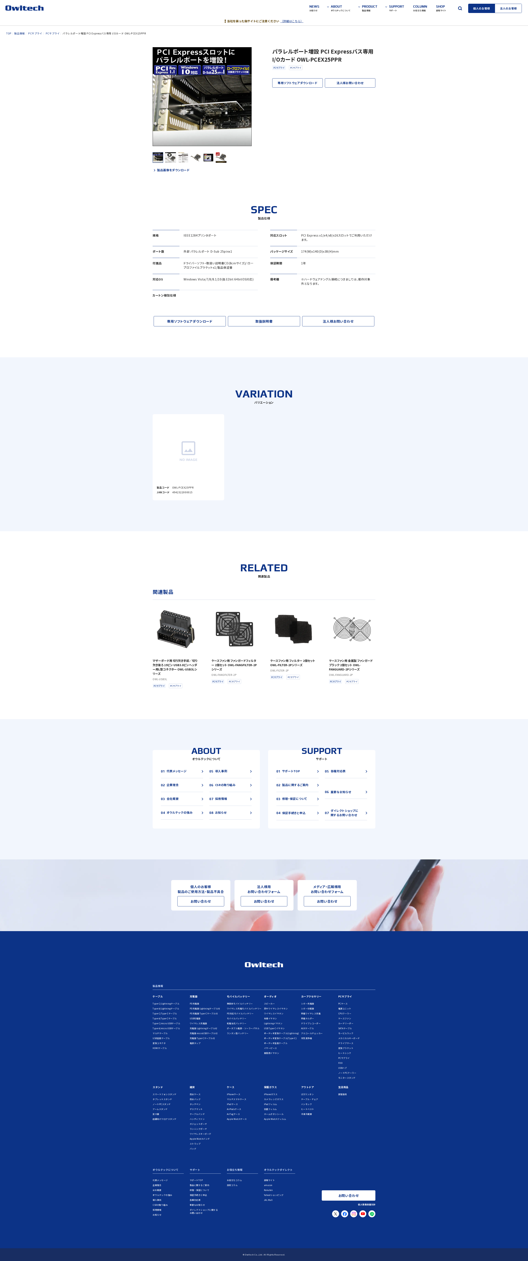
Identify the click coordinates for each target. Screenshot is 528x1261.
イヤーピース (270, 1048)
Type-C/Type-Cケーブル (165, 1013)
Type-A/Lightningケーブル (166, 1008)
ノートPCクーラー (347, 1072)
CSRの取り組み (160, 1204)
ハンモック (306, 1104)
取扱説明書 (264, 321)
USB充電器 (195, 1018)
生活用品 (343, 1087)
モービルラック (346, 1033)
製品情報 (158, 986)
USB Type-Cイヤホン (274, 1028)
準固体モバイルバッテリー (240, 1003)
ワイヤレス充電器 (198, 1023)
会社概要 (157, 1190)
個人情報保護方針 (366, 1204)
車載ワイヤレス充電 (311, 1013)
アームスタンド (160, 1109)
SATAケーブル (345, 1028)
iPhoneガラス (271, 1094)
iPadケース (232, 1104)
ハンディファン (197, 1118)
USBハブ (342, 1067)
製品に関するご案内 (199, 1185)
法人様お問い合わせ (350, 83)
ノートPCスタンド (162, 1104)
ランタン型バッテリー (238, 1033)
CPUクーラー (344, 1013)
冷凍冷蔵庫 (306, 1114)
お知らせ (157, 1214)
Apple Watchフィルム (275, 1118)
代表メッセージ (160, 1180)
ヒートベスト (307, 1109)
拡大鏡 (156, 1114)
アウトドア (307, 1087)
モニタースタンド (347, 1077)
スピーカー (269, 1003)
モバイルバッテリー (238, 996)
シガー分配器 (307, 1008)
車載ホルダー (307, 1018)
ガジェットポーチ (198, 1123)
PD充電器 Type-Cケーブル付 (204, 1013)
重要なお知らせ (197, 1204)
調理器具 (342, 1094)
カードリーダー (346, 1023)
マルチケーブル (160, 1033)
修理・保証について (199, 1190)
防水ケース (195, 1094)
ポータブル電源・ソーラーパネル (243, 1028)
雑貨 (192, 1087)
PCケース (343, 1003)
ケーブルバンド (197, 1114)
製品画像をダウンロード (173, 170)
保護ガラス (270, 1087)
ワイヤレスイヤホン (274, 1013)
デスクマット (196, 1109)
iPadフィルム (270, 1104)
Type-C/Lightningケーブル (166, 1003)
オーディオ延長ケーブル (276, 1043)
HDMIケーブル (160, 1048)
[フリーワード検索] (460, 8)
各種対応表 (195, 1199)
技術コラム (232, 1185)
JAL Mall (268, 1199)
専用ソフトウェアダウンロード (297, 83)
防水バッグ (195, 1099)
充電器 (194, 996)
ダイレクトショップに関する (204, 1211)
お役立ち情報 (235, 1169)
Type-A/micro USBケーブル (166, 1028)
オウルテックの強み (162, 1195)
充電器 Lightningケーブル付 (203, 1028)
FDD (340, 1062)
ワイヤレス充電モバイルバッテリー (244, 1008)
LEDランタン (307, 1094)
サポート (195, 1169)
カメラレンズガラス (274, 1099)
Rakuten (268, 1190)
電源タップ (195, 1043)
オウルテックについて (166, 1169)
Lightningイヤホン (273, 1023)
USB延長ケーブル (161, 1038)
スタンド (158, 1087)
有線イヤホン (270, 1018)
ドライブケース (346, 1043)
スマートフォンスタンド (165, 1094)
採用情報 (157, 1209)
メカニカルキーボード (349, 1038)
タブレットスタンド (162, 1099)
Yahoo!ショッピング (274, 1195)
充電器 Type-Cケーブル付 (202, 1038)
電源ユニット (344, 1008)
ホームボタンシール (274, 1114)
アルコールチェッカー (312, 1033)
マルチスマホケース (236, 1099)
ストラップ (195, 1143)
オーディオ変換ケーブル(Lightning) (281, 1033)
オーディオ (270, 996)
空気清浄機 (306, 1038)
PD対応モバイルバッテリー (240, 1013)
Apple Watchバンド (200, 1138)
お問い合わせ (201, 901)
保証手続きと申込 (198, 1195)
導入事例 (157, 1199)
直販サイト (269, 1180)
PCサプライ (278, 67)
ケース (231, 1087)
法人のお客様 (508, 8)
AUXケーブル (307, 1028)
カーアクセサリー (311, 996)
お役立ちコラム (234, 1180)
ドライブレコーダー (311, 1023)
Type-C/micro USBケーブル (166, 1023)
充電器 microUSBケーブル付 (204, 1033)
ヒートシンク (344, 1053)
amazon (268, 1185)
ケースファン (344, 1018)
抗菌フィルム (270, 1109)
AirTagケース (233, 1114)
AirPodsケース (234, 1109)
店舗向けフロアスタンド (165, 1118)
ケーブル (158, 996)
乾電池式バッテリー (236, 1023)
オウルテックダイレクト (278, 1169)
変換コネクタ (159, 1043)
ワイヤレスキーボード (200, 1133)
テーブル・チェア (309, 1099)
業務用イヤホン (271, 1053)
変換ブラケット (346, 1048)
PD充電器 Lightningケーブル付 (205, 1008)
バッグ (193, 1148)
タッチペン (195, 1104)
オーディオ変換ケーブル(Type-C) (280, 1038)
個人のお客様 (481, 8)
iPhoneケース (233, 1094)
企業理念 (157, 1185)
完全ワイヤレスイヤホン (276, 1008)
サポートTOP (196, 1180)
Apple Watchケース (237, 1118)
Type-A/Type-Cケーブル (165, 1018)
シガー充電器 (307, 1003)
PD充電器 (194, 1003)
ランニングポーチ (198, 1128)
